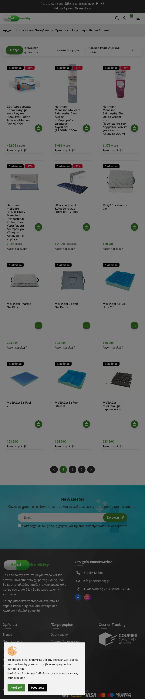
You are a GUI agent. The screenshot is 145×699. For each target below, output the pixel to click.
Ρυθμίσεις (37, 687)
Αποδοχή (16, 687)
